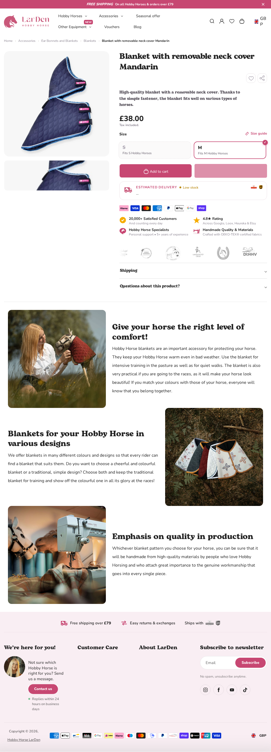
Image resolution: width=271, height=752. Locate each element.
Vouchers (112, 26)
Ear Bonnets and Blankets (59, 41)
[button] (263, 4)
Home (8, 41)
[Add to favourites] (251, 78)
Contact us (43, 688)
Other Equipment (75, 26)
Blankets (90, 41)
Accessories (108, 16)
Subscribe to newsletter (232, 647)
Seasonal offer (148, 16)
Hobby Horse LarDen (23, 739)
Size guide (259, 133)
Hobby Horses (70, 16)
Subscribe (250, 662)
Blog (137, 26)
